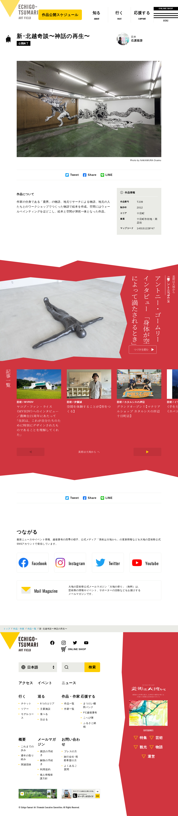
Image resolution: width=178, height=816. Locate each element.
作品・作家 (18, 629)
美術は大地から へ (89, 451)
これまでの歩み (27, 748)
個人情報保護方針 (46, 776)
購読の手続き (46, 753)
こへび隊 (88, 717)
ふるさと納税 (89, 725)
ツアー (25, 708)
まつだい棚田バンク (89, 705)
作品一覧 (31, 629)
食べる (44, 714)
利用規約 (45, 769)
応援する (88, 696)
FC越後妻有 (90, 712)
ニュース (69, 683)
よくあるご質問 (70, 767)
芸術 (159, 738)
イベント (45, 683)
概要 (22, 739)
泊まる (44, 719)
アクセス (26, 683)
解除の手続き (46, 762)
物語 (159, 747)
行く (22, 696)
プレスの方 (70, 751)
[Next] (147, 452)
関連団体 (26, 764)
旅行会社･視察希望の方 (71, 758)
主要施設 (45, 708)
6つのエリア (47, 703)
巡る (41, 696)
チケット (26, 703)
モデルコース (27, 716)
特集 (143, 738)
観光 (143, 747)
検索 (92, 667)
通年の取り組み (27, 757)
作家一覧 (69, 708)
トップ (6, 629)
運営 (151, 756)
